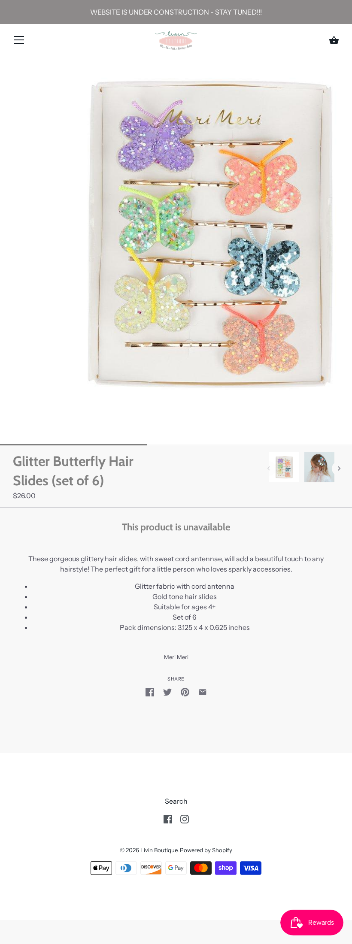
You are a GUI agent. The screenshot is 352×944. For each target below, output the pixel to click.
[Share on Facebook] (150, 691)
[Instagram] (184, 818)
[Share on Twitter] (167, 691)
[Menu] (19, 41)
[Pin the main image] (185, 691)
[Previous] (268, 468)
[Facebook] (168, 818)
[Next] (339, 468)
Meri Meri (176, 657)
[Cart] (334, 40)
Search (176, 801)
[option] (284, 468)
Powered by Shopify (206, 850)
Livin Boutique (158, 850)
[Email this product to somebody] (202, 691)
